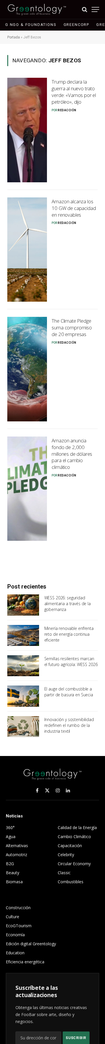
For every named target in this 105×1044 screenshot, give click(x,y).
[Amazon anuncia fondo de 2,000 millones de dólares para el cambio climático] (27, 489)
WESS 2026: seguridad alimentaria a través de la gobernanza (67, 603)
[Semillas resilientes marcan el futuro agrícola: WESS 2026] (23, 665)
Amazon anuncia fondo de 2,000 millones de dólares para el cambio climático (72, 453)
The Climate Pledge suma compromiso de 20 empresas (72, 327)
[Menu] (95, 9)
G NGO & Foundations (31, 24)
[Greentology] (37, 9)
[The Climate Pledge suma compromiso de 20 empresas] (27, 369)
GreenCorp (76, 24)
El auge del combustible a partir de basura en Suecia (68, 691)
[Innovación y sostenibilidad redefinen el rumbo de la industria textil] (23, 726)
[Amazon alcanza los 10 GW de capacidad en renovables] (27, 249)
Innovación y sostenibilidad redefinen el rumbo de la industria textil (69, 725)
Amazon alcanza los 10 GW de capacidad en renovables (74, 208)
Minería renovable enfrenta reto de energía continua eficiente (69, 634)
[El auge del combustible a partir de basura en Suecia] (23, 696)
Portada (13, 37)
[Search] (84, 9)
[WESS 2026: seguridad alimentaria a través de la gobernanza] (23, 604)
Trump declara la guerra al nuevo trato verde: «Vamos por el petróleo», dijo (74, 91)
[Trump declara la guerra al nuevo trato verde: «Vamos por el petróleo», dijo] (27, 130)
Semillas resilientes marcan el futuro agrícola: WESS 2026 (71, 661)
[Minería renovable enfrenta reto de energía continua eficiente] (23, 635)
